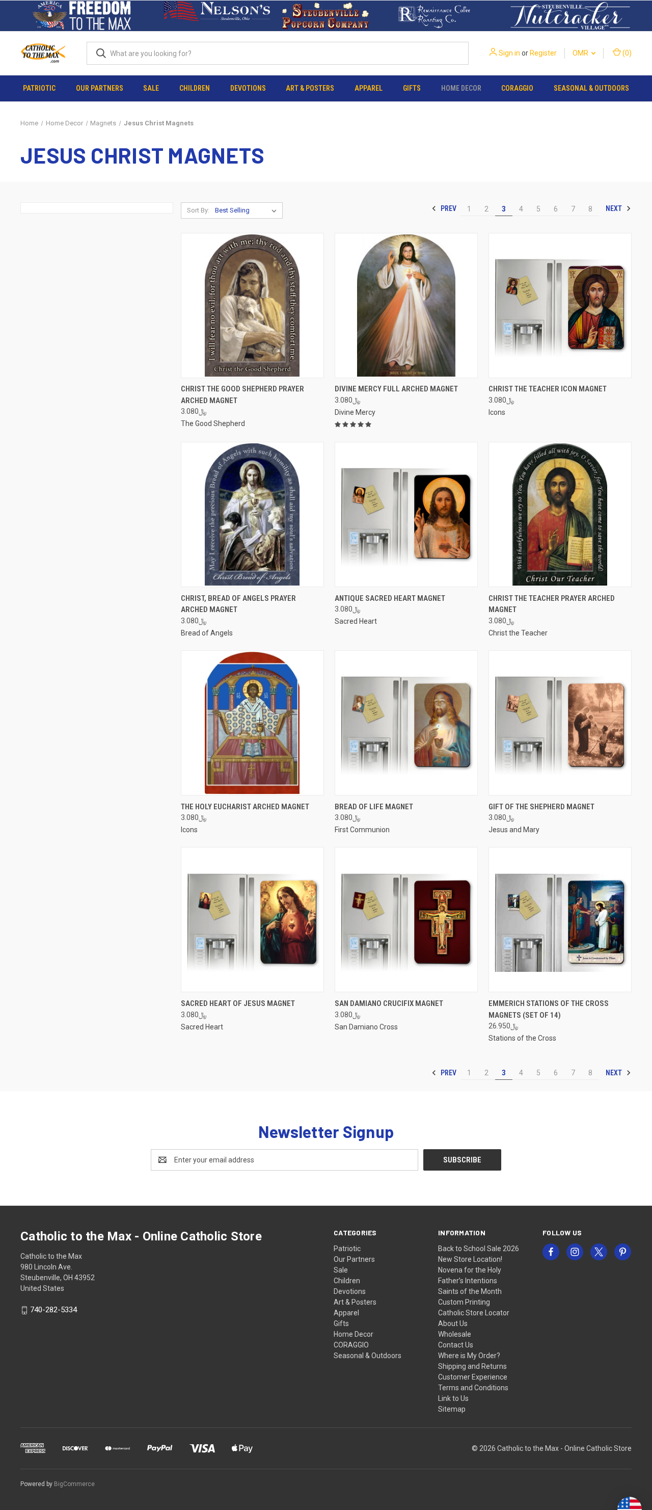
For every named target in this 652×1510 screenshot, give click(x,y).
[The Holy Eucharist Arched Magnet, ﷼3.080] (252, 722)
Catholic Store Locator (473, 1313)
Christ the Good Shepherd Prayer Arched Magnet (242, 394)
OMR (581, 53)
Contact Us (455, 1345)
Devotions (248, 88)
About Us (453, 1323)
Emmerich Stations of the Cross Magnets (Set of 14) (548, 1009)
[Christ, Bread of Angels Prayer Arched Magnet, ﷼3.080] (252, 514)
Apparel (369, 88)
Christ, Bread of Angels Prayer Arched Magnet (238, 604)
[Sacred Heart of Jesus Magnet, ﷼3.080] (252, 919)
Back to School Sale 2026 (478, 1248)
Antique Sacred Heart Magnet (390, 598)
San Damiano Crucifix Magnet (389, 1003)
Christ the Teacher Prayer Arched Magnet (551, 604)
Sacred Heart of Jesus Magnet (238, 1003)
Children (194, 88)
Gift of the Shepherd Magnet (541, 806)
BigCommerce (74, 1484)
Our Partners (99, 88)
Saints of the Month (470, 1291)
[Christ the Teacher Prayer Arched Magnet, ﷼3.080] (560, 514)
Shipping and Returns (472, 1366)
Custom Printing (464, 1302)
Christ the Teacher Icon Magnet (547, 388)
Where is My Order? (469, 1356)
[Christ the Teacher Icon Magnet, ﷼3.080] (560, 305)
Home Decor (461, 88)
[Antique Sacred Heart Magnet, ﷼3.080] (406, 514)
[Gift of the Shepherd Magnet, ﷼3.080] (560, 722)
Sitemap (452, 1409)
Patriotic (39, 88)
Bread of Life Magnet (374, 806)
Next (614, 208)
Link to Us (453, 1398)
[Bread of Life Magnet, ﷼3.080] (406, 722)
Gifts (412, 88)
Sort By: (198, 210)
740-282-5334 (53, 1309)
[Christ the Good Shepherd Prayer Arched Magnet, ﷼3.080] (252, 305)
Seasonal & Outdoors (591, 88)
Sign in (509, 53)
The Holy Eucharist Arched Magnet (245, 806)
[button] (82, 16)
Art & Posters (310, 88)
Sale (151, 88)
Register (543, 53)
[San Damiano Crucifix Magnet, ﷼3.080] (406, 919)
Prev (447, 208)
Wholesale (454, 1334)
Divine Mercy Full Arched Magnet (396, 388)
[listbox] (247, 210)
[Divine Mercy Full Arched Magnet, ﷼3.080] (406, 305)
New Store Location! (470, 1259)
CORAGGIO (517, 88)
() (626, 53)
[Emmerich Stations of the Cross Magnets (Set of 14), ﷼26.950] (560, 919)
